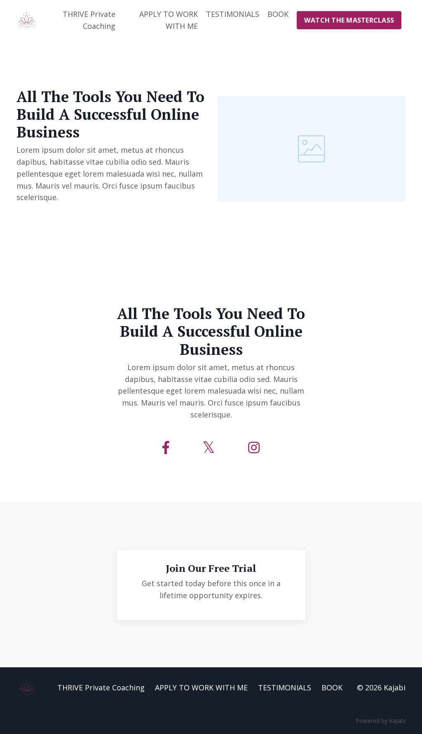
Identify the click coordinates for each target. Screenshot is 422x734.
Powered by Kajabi (381, 721)
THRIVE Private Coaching (89, 20)
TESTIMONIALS (232, 14)
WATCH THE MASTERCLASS (349, 20)
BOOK (277, 14)
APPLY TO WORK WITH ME (168, 20)
